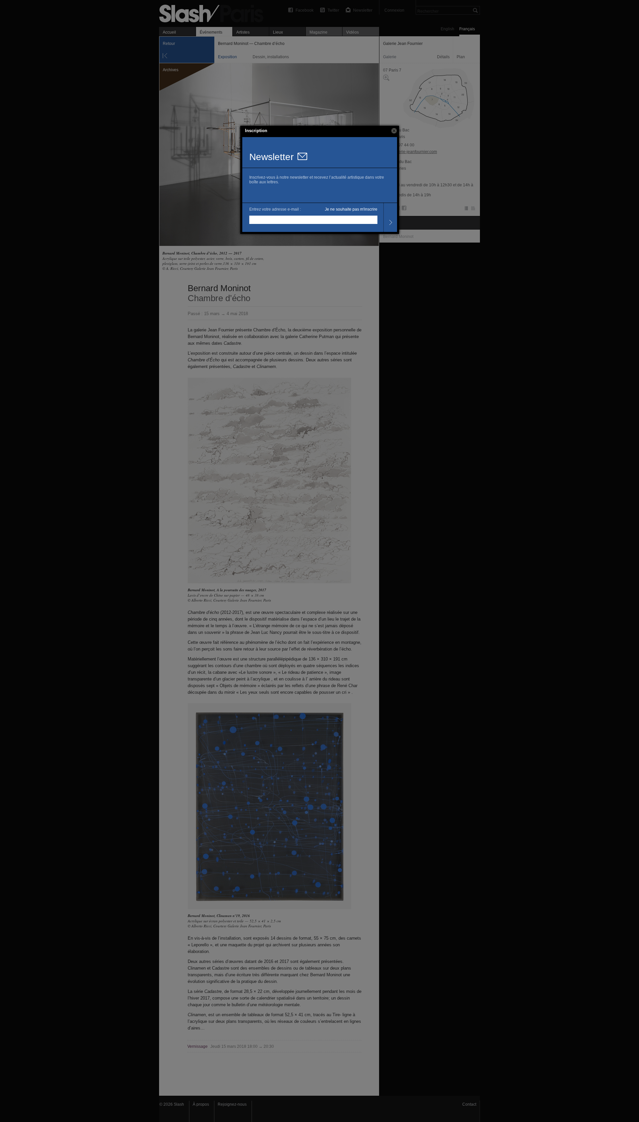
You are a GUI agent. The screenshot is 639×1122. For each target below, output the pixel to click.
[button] (394, 130)
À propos (201, 1104)
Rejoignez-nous (232, 1104)
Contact (469, 1104)
